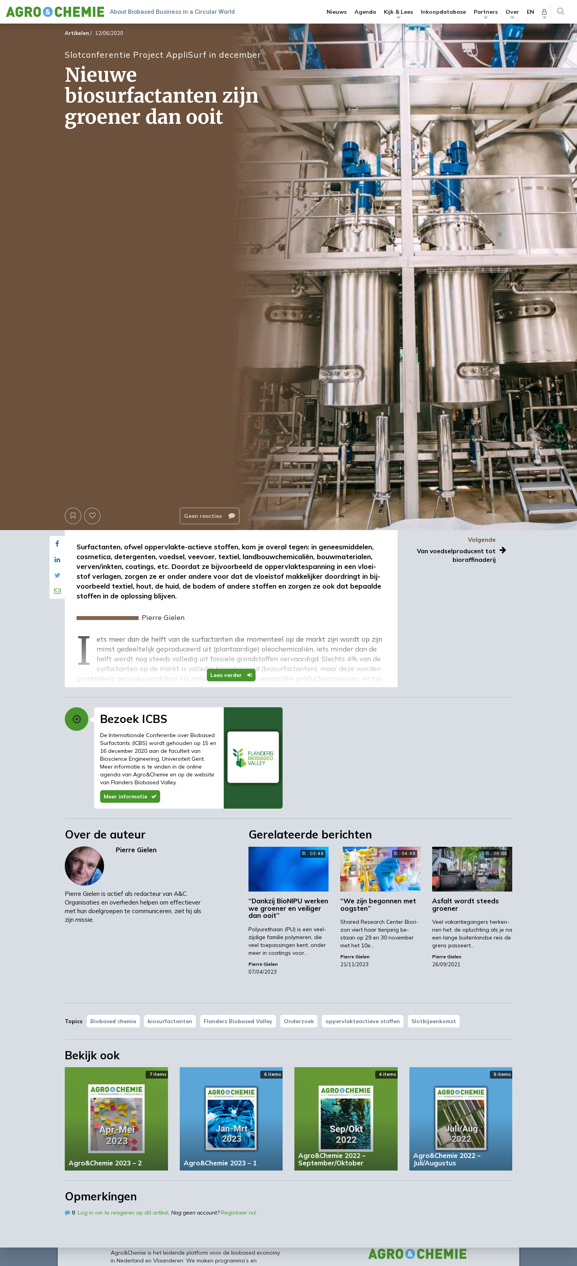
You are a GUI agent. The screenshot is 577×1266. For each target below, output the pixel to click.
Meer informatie (125, 796)
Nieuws (337, 11)
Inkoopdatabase (443, 11)
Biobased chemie (113, 1021)
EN (530, 11)
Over (512, 11)
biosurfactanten (170, 1021)
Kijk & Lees (398, 11)
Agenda (365, 11)
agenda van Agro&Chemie (134, 774)
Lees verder (226, 675)
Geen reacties (203, 515)
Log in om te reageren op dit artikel (123, 1212)
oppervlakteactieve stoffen (362, 1021)
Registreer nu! (238, 1212)
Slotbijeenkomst (433, 1021)
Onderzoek (299, 1021)
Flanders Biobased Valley (238, 1021)
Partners (486, 11)
